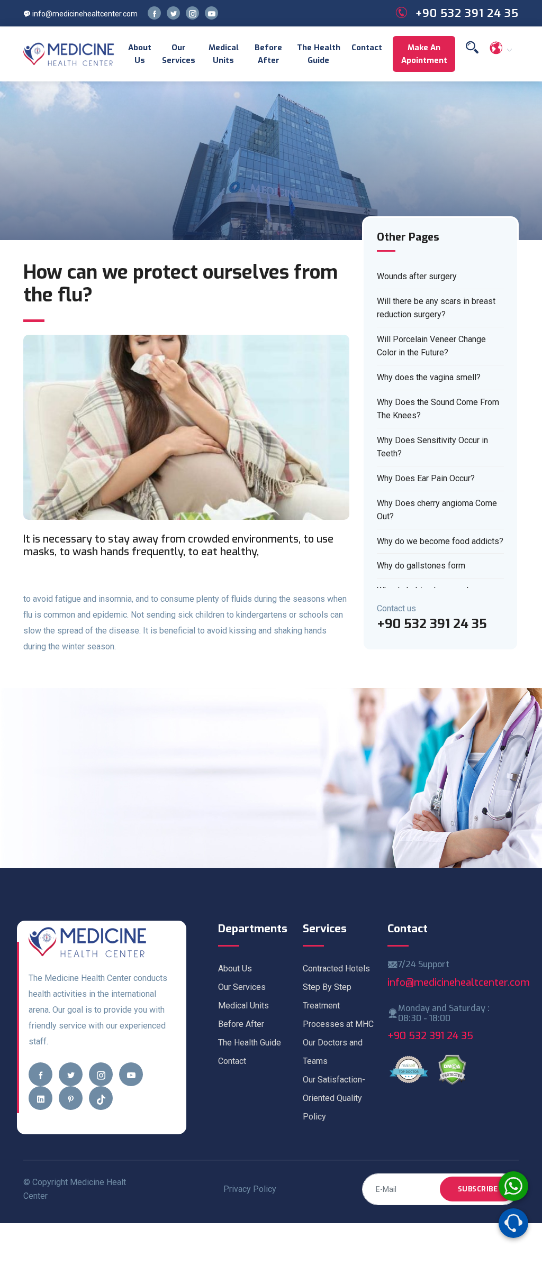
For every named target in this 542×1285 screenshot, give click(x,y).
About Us (139, 54)
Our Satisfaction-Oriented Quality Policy (334, 1098)
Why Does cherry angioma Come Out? (437, 510)
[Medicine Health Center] (68, 54)
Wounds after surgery (417, 276)
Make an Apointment (424, 54)
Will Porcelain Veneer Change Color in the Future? (431, 346)
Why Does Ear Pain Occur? (426, 478)
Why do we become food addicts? (440, 541)
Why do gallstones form (421, 566)
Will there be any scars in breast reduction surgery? (436, 308)
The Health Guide (318, 54)
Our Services (178, 54)
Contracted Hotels (336, 968)
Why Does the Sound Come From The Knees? (438, 409)
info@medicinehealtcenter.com (84, 14)
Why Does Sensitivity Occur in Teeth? (432, 447)
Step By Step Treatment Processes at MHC (338, 1005)
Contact (366, 47)
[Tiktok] (101, 1098)
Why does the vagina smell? (429, 377)
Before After (268, 54)
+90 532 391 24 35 (430, 1035)
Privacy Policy (249, 1189)
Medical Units (224, 54)
